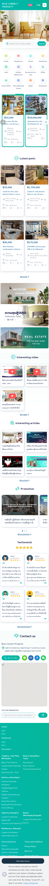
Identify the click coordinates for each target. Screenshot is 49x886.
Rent (3, 734)
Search (42, 43)
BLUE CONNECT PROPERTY (10, 5)
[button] (45, 26)
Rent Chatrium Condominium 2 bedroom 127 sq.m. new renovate (12, 247)
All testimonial (23, 626)
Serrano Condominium (32, 769)
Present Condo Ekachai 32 (12, 823)
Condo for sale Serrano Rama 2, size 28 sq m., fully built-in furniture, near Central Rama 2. (36, 192)
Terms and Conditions (34, 841)
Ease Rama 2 (28, 762)
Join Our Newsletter (10, 710)
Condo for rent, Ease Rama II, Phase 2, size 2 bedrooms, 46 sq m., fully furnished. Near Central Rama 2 (12, 192)
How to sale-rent (32, 855)
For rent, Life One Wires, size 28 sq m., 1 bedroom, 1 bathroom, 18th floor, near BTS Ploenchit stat (12, 122)
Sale (3, 730)
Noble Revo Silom (9, 801)
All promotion (24, 534)
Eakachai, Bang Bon (10, 812)
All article (23, 480)
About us (28, 851)
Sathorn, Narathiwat (11, 777)
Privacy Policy (30, 846)
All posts (23, 276)
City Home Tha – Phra (10, 772)
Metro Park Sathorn (10, 762)
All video (23, 414)
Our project (6, 749)
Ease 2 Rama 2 (29, 766)
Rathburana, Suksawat (11, 828)
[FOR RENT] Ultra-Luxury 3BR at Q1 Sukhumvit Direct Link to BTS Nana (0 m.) (36, 247)
